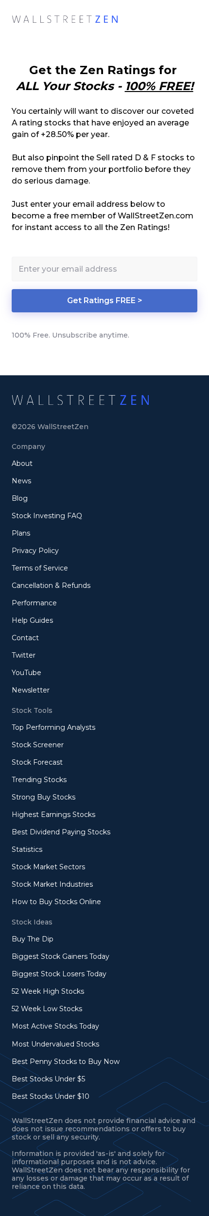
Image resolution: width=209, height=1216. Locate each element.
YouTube (26, 672)
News (21, 481)
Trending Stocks (39, 779)
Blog (20, 498)
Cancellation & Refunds (51, 585)
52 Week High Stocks (48, 991)
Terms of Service (40, 568)
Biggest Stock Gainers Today (60, 956)
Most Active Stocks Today (55, 1026)
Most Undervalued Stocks (55, 1044)
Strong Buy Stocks (43, 797)
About (22, 463)
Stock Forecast (37, 762)
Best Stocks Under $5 (48, 1079)
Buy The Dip (32, 939)
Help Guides (32, 620)
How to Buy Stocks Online (56, 901)
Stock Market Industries (52, 884)
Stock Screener (38, 744)
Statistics (27, 849)
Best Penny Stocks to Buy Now (66, 1061)
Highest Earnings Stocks (53, 814)
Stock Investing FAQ (47, 515)
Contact (25, 637)
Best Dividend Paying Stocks (61, 832)
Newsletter (31, 690)
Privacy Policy (35, 550)
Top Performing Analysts (53, 727)
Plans (21, 533)
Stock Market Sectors (48, 866)
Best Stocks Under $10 (50, 1096)
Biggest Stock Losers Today (59, 974)
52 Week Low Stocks (47, 1008)
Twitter (23, 655)
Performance (34, 603)
